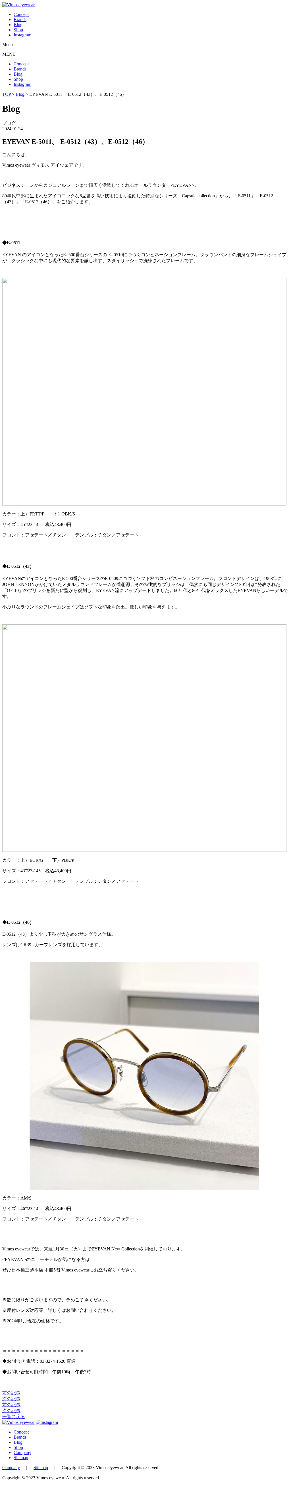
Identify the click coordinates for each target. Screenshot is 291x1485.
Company (22, 1452)
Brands (20, 19)
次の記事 (11, 1398)
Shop (18, 29)
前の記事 (11, 1392)
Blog (18, 24)
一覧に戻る (13, 1416)
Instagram (22, 34)
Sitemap (21, 1457)
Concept (21, 14)
